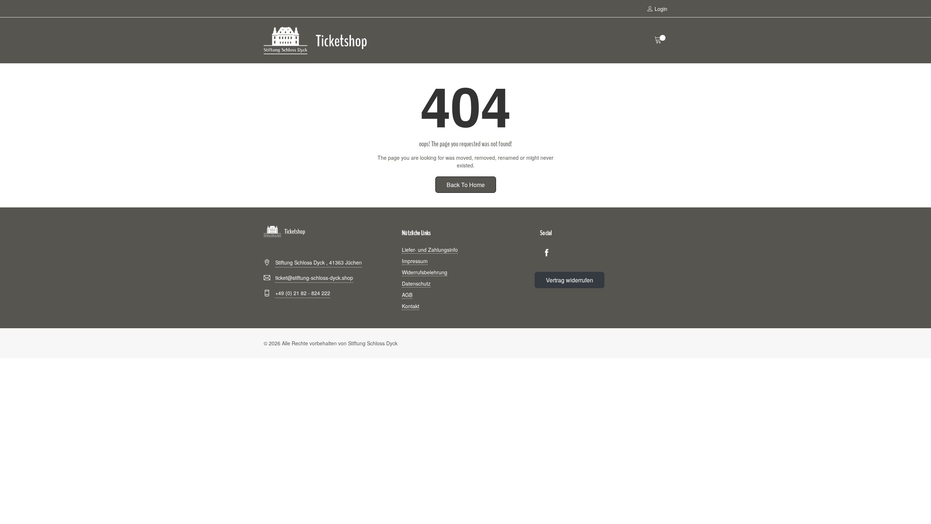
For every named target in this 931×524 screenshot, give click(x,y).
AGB (407, 294)
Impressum (415, 261)
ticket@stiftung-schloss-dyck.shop (314, 277)
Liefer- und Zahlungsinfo (430, 249)
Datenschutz (416, 283)
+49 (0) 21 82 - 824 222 (302, 293)
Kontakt (410, 306)
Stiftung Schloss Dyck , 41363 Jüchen (318, 262)
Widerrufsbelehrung (424, 272)
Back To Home (466, 184)
